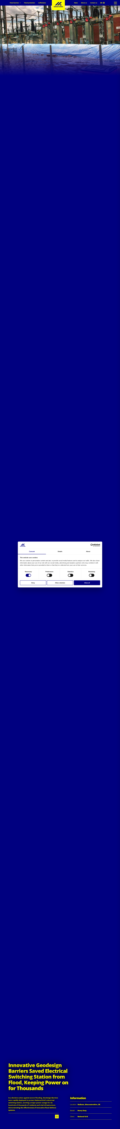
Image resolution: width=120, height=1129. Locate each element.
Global (102, 3)
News (76, 3)
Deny (33, 583)
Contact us (93, 3)
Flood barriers (14, 3)
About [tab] (88, 551)
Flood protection (29, 3)
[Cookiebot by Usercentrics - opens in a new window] (92, 545)
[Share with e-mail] (57, 1116)
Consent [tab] (32, 551)
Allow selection (60, 583)
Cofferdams (42, 3)
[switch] (49, 575)
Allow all (87, 583)
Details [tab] (60, 551)
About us (84, 3)
